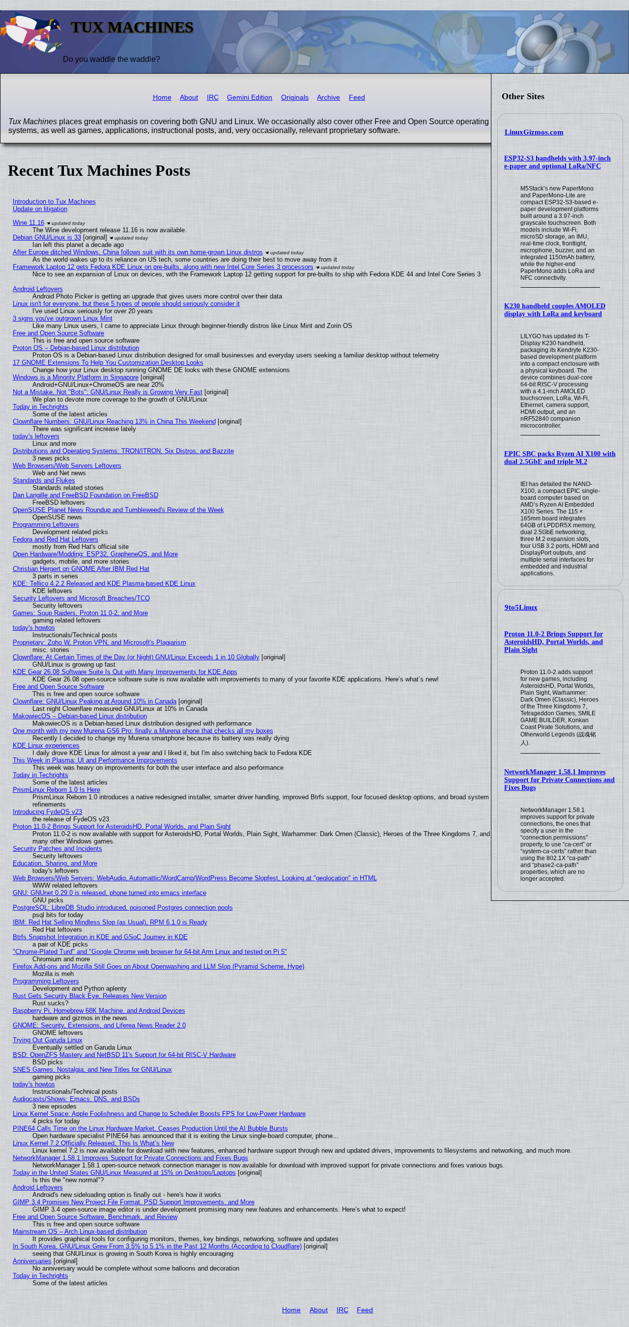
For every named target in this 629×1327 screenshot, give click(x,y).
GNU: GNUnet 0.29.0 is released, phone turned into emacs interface (109, 892)
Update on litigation (40, 209)
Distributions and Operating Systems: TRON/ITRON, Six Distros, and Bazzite (123, 451)
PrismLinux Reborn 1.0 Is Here (56, 789)
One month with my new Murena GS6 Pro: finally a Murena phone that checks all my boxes (143, 730)
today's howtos (34, 627)
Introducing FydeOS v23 (47, 811)
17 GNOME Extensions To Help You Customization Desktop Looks (108, 362)
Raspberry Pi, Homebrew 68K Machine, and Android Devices (99, 1010)
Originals (295, 97)
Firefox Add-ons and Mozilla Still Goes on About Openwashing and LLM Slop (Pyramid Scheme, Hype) (158, 966)
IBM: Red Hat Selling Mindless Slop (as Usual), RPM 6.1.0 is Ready (110, 922)
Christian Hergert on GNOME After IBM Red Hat (81, 568)
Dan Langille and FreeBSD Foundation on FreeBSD (85, 495)
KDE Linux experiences (46, 745)
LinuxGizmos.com (534, 132)
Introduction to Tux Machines (54, 201)
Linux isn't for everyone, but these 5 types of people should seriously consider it (126, 303)
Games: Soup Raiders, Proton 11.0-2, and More (80, 613)
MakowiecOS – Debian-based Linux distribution (80, 716)
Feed (357, 97)
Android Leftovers (38, 289)
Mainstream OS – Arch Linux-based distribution (80, 1231)
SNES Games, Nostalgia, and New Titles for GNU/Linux (92, 1069)
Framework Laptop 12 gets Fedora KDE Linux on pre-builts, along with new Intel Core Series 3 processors (163, 267)
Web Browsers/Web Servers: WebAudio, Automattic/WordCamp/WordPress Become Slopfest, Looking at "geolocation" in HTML (195, 878)
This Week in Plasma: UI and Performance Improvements (95, 760)
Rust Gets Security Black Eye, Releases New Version (90, 996)
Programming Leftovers (46, 524)
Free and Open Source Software (58, 333)
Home (162, 97)
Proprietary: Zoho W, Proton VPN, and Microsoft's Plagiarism (99, 642)
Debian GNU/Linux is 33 (47, 237)
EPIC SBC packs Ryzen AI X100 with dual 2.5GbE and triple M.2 (560, 457)
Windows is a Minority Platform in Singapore (76, 377)
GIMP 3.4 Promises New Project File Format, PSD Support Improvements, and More (134, 1202)
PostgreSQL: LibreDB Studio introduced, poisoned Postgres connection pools (123, 907)
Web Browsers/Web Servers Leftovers (67, 465)
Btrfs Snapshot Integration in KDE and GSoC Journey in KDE (100, 937)
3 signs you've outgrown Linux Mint (63, 318)
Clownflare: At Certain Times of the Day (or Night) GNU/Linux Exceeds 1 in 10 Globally (136, 657)
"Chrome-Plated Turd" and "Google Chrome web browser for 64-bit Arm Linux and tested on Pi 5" (150, 951)
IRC (213, 97)
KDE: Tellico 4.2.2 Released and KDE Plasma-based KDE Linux (104, 583)
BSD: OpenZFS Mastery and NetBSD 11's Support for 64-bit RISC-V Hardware (124, 1054)
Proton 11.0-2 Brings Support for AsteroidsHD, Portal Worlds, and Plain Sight (553, 641)
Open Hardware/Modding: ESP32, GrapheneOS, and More (95, 554)
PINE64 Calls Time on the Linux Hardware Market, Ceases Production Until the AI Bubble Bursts (150, 1128)
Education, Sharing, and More (55, 863)
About (189, 97)
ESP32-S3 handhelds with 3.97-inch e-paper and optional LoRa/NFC (557, 162)
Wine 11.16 (28, 222)
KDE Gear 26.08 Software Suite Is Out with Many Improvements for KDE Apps (125, 672)
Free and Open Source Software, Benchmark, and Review (95, 1216)
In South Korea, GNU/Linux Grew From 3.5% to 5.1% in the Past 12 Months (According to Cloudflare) (157, 1246)
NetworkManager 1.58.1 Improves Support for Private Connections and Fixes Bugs (559, 779)
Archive (328, 97)
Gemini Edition (249, 97)
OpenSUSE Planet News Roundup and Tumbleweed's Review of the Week (118, 510)
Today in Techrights (40, 406)
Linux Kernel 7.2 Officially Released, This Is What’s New (93, 1143)
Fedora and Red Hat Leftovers (55, 539)
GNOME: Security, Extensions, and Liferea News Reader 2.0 (99, 1025)
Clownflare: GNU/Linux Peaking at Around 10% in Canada (94, 701)
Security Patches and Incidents (57, 848)
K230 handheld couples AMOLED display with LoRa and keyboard (554, 310)
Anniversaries (32, 1261)
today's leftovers (36, 436)
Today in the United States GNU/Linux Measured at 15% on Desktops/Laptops (124, 1172)
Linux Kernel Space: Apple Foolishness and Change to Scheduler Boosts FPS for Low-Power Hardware (159, 1113)
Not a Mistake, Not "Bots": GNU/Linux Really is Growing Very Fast (107, 392)
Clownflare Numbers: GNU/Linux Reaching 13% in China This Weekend (114, 421)
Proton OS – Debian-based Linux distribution (76, 348)
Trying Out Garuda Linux (48, 1040)
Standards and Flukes (44, 480)
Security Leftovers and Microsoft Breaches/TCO (81, 598)
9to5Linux (521, 607)
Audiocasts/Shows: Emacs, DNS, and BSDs (76, 1099)
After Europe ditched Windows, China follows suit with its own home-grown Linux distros (138, 252)
